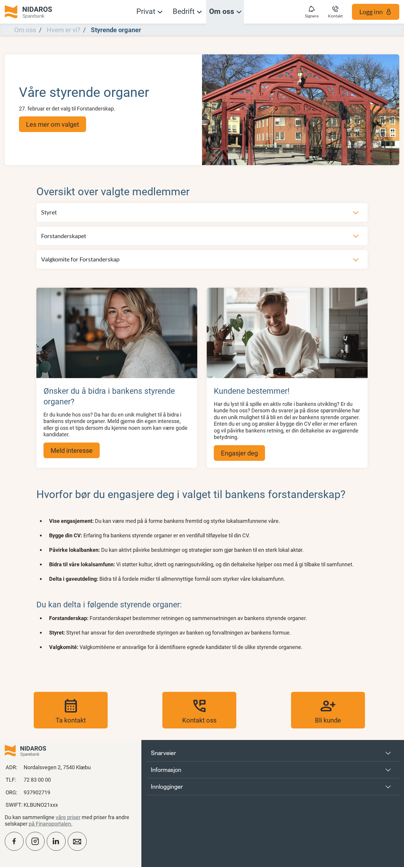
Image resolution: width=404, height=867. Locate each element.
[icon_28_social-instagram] (35, 841)
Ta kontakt (71, 710)
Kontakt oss (199, 710)
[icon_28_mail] (77, 841)
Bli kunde (328, 710)
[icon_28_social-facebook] (14, 841)
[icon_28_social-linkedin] (56, 841)
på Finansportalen (50, 823)
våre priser (68, 817)
